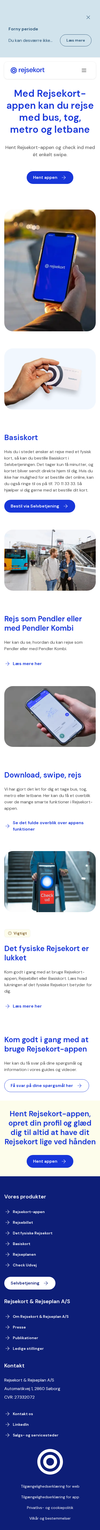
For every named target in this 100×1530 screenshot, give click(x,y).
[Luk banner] (85, 17)
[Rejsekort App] (28, 70)
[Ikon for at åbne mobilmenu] (84, 70)
